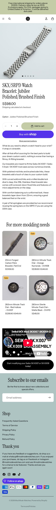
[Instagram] (9, 474)
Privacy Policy (8, 434)
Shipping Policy (9, 430)
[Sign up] (49, 398)
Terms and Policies (28, 506)
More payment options (28, 141)
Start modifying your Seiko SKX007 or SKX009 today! (28, 364)
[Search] (9, 19)
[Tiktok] (19, 474)
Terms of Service (10, 425)
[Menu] (3, 18)
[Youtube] (14, 474)
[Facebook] (4, 474)
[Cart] (52, 19)
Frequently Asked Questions (15, 420)
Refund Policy (8, 439)
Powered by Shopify (39, 500)
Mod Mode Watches (23, 500)
